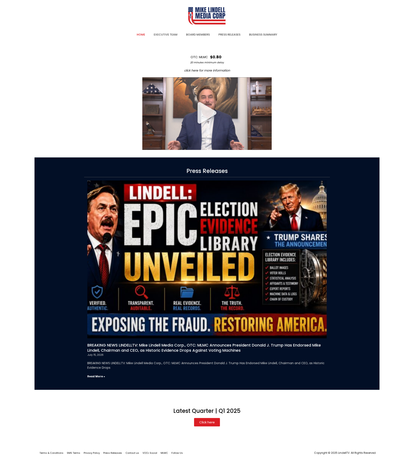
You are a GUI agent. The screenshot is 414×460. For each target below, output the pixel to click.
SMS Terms (73, 453)
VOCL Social (150, 453)
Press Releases (112, 453)
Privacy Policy (92, 453)
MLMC (164, 453)
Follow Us (177, 453)
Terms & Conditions (51, 453)
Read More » (96, 376)
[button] (207, 113)
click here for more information (207, 70)
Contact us (132, 453)
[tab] (141, 35)
